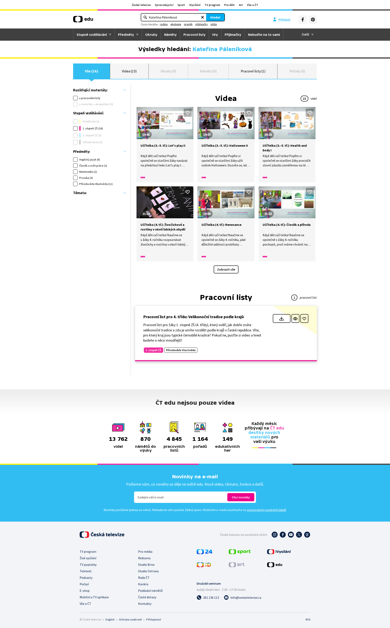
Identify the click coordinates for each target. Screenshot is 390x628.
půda (214, 24)
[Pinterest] (313, 19)
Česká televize (141, 5)
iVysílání (195, 5)
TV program (212, 5)
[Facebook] (303, 19)
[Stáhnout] (281, 318)
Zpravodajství (164, 5)
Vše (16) (91, 71)
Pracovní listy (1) (253, 71)
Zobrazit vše (226, 269)
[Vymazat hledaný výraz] (202, 17)
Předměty (126, 34)
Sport (181, 5)
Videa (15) (129, 71)
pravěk (188, 24)
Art (241, 5)
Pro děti (229, 5)
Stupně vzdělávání (92, 34)
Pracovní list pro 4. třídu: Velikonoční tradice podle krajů (193, 316)
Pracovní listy (194, 34)
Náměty (170, 34)
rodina (164, 24)
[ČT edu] (83, 20)
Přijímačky (233, 34)
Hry (215, 34)
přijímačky (201, 24)
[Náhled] (295, 318)
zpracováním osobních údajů (266, 510)
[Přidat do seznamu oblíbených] (188, 113)
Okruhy (151, 34)
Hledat (215, 17)
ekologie (175, 24)
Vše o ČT (252, 5)
